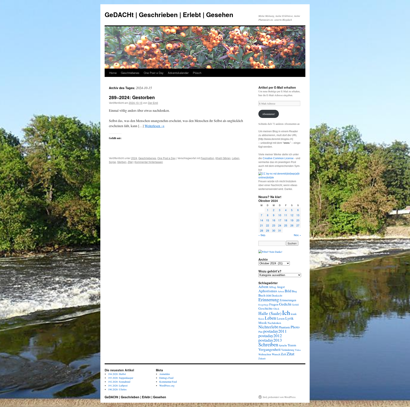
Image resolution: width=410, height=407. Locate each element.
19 (291, 220)
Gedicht (285, 304)
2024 (134, 158)
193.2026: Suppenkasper (120, 377)
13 (297, 215)
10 (279, 215)
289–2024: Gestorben (132, 97)
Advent (263, 286)
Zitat (130, 162)
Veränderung (287, 349)
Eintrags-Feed (166, 377)
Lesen (281, 318)
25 (285, 225)
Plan (260, 331)
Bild (288, 290)
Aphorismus (267, 290)
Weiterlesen (154, 125)
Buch (261, 295)
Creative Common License (278, 158)
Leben (235, 158)
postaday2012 (270, 335)
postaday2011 (275, 331)
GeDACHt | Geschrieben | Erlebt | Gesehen (169, 14)
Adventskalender (178, 73)
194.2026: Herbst (117, 374)
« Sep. (262, 235)
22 (267, 225)
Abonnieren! (268, 114)
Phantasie (284, 327)
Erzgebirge (263, 304)
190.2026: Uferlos (117, 389)
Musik (262, 322)
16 (273, 220)
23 (273, 225)
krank (294, 314)
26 (291, 225)
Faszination (207, 158)
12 (291, 215)
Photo (295, 326)
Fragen (273, 304)
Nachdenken (274, 323)
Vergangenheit (269, 349)
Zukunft (262, 358)
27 (297, 225)
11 (285, 215)
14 (261, 220)
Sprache (283, 345)
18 (285, 220)
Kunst (261, 318)
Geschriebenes (130, 73)
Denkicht (277, 295)
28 (261, 230)
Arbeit (281, 291)
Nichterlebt (268, 327)
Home (113, 73)
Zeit (283, 354)
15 (267, 220)
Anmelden (164, 374)
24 (279, 225)
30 (273, 230)
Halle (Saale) (269, 313)
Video (298, 349)
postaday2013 (270, 340)
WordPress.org (166, 385)
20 (297, 220)
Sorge (112, 162)
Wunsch (276, 354)
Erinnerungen (288, 300)
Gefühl (295, 304)
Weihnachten (264, 354)
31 (279, 230)
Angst (281, 287)
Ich (286, 312)
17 (279, 220)
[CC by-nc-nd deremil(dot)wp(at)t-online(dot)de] (279, 177)
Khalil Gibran (223, 158)
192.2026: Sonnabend (119, 381)
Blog (294, 291)
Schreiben (268, 344)
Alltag (272, 287)
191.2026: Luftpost (117, 385)
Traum (292, 345)
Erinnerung (268, 299)
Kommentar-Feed (168, 381)
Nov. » (297, 235)
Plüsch (197, 73)
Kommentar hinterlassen (149, 162)
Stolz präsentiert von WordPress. (279, 397)
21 (261, 225)
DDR (268, 295)
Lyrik (289, 318)
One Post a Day (154, 73)
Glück (276, 308)
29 (267, 230)
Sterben (121, 162)
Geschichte (265, 308)
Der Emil (153, 102)
